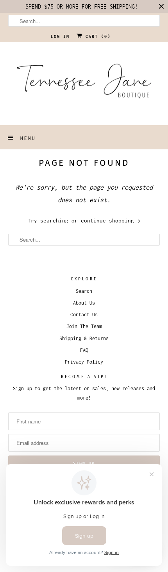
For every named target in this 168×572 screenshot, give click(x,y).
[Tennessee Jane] (84, 83)
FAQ (84, 350)
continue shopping (109, 220)
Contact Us (84, 314)
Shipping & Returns (84, 338)
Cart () (96, 36)
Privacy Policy (84, 362)
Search (84, 291)
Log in (60, 36)
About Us (84, 303)
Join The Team (84, 326)
